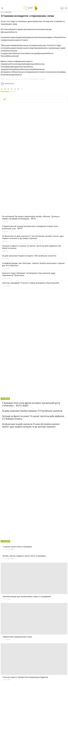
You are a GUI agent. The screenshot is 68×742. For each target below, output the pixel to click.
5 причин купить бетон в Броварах (17, 547)
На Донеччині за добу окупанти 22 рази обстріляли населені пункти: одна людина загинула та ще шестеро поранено (31, 425)
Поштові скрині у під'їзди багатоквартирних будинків (25, 677)
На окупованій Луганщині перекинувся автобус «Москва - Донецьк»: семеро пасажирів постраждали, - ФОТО (31, 217)
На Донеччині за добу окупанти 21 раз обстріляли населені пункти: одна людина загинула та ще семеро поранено (33, 237)
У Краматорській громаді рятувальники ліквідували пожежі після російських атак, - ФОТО (30, 227)
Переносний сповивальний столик (17, 637)
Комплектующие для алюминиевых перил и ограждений (27, 596)
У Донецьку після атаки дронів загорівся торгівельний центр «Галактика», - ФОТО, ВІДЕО (31, 404)
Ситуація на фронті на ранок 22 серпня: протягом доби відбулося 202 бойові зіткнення (31, 247)
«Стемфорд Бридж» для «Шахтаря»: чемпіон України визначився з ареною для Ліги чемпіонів (33, 264)
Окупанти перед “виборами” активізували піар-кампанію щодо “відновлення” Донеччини (28, 274)
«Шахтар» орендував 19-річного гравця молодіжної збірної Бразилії (30, 283)
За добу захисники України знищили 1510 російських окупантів (32, 410)
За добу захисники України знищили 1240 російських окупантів (29, 256)
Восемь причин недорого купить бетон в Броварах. (24, 556)
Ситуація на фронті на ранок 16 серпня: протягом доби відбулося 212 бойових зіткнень (33, 417)
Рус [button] (62, 8)
